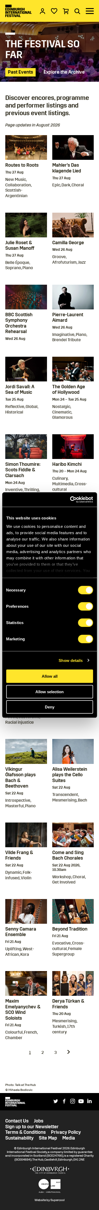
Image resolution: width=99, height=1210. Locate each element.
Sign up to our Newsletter (32, 1127)
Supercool (57, 1200)
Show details (71, 660)
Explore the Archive (64, 72)
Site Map (48, 1138)
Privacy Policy (66, 1132)
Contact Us (17, 1121)
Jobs (38, 1121)
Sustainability (19, 1138)
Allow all (50, 676)
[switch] (85, 606)
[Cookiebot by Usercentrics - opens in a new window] (70, 499)
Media (68, 1138)
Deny (49, 707)
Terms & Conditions (25, 1132)
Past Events (20, 72)
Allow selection (49, 691)
